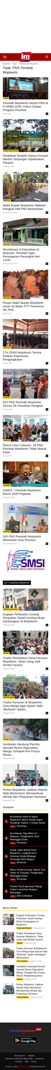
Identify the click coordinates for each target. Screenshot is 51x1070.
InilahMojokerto (23, 1066)
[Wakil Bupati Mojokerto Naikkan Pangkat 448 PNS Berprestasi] (25, 187)
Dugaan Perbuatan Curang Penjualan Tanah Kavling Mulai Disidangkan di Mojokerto (24, 618)
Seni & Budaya (9, 697)
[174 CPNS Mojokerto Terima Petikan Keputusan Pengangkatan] (25, 334)
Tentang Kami (20, 1055)
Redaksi (31, 1055)
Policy (33, 1061)
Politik (6, 98)
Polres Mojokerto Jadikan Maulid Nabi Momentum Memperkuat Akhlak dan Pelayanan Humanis (25, 793)
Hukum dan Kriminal (11, 151)
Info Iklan (18, 1061)
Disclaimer (39, 1058)
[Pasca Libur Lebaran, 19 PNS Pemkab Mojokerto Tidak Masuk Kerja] (25, 428)
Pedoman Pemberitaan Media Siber (19, 1058)
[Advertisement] (25, 26)
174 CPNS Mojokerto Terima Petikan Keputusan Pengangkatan (22, 356)
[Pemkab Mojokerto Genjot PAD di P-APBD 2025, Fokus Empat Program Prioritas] (25, 88)
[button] (4, 57)
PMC (27, 1061)
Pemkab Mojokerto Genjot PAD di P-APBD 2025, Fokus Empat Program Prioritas (25, 106)
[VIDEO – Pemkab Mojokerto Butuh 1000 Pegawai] (25, 474)
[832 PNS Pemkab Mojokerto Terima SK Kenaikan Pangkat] (25, 384)
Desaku (6, 653)
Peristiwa (21, 826)
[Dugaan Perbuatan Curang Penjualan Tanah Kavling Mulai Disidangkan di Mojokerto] (25, 600)
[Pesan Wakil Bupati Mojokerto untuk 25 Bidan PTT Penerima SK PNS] (25, 284)
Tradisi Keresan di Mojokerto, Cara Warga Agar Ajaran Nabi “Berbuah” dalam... (23, 706)
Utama (13, 826)
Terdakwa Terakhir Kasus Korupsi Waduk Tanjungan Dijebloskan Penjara (25, 159)
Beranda (6, 63)
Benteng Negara (9, 785)
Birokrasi (7, 200)
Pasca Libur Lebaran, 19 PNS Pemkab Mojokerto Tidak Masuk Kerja (24, 449)
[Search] (47, 57)
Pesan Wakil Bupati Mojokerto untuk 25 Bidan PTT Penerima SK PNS (23, 306)
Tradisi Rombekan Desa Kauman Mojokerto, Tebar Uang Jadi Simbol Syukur (25, 661)
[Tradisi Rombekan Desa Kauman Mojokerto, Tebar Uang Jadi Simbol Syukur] (25, 642)
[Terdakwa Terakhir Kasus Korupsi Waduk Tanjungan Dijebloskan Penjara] (25, 135)
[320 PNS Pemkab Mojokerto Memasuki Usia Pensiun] (25, 518)
